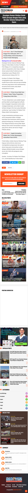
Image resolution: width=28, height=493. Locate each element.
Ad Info (13, 485)
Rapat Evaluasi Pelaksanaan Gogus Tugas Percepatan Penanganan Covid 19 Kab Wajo (18, 374)
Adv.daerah (2, 396)
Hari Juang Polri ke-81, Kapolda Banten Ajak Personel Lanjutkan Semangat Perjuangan (12, 279)
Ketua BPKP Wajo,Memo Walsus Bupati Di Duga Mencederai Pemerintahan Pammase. (18, 352)
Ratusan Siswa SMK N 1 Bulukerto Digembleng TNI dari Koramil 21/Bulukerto (17, 419)
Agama (1, 399)
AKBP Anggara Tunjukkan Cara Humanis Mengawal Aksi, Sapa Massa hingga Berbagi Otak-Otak (14, 225)
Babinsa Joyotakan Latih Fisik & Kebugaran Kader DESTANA (17, 433)
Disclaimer (14, 487)
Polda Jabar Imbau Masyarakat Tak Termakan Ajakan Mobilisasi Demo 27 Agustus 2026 (13, 238)
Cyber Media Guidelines (21, 485)
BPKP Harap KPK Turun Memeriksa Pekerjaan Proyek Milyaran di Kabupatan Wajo (18, 360)
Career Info (20, 487)
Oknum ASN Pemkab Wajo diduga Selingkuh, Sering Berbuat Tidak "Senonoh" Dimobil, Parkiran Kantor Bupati (18, 383)
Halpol (1, 405)
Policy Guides (8, 487)
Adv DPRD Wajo (3, 393)
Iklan (1, 408)
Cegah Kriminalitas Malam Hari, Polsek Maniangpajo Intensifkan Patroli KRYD (12, 135)
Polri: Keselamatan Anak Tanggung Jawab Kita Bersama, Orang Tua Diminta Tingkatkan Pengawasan (13, 211)
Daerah (1, 402)
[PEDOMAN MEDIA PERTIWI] (14, 482)
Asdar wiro (7, 468)
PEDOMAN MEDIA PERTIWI (17, 490)
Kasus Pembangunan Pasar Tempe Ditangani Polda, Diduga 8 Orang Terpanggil (18, 367)
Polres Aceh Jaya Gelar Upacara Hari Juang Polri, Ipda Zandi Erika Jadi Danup (13, 252)
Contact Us (8, 485)
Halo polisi (10, 168)
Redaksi (3, 485)
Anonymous (7, 451)
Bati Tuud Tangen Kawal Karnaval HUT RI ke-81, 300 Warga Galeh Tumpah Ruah (19, 426)
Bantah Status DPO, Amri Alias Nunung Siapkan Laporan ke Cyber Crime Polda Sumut (18, 441)
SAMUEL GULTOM (8, 457)
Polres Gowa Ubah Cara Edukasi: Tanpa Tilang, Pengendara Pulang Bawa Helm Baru (13, 94)
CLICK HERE (21, 344)
